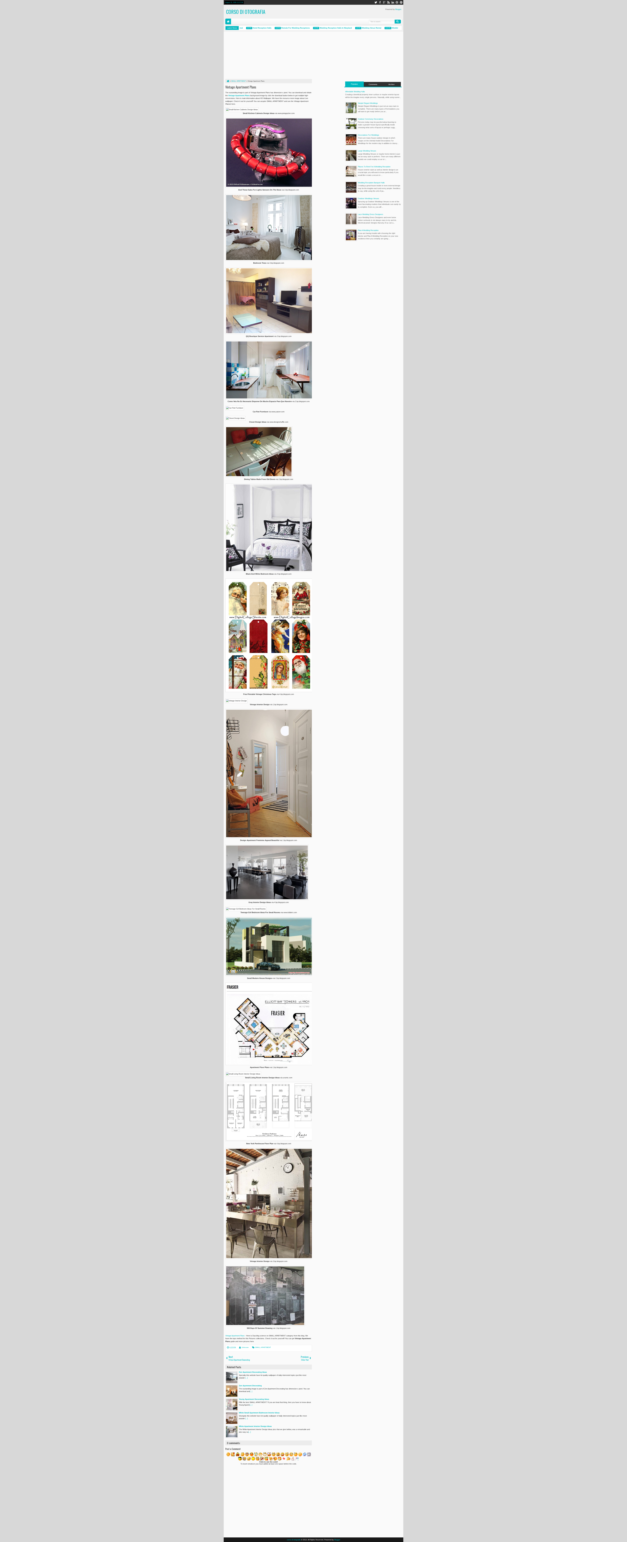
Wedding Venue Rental (314, 28)
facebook (380, 2)
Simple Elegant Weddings (368, 103)
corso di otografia (245, 11)
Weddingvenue (341, 28)
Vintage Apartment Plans (240, 87)
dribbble (397, 2)
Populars (354, 84)
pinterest (401, 2)
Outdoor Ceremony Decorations (370, 119)
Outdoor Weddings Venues (368, 198)
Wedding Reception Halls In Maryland (279, 28)
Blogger (398, 9)
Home (228, 21)
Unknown (245, 1347)
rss (388, 2)
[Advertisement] (268, 56)
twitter (376, 2)
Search (398, 22)
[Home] (227, 81)
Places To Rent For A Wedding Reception (374, 167)
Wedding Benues (397, 28)
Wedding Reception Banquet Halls (371, 183)
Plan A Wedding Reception (368, 230)
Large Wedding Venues (367, 151)
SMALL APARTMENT (263, 1347)
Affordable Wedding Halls (369, 28)
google (384, 2)
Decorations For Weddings (368, 135)
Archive (391, 84)
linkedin (393, 2)
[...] (246, 1378)
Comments (373, 84)
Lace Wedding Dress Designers (370, 214)
